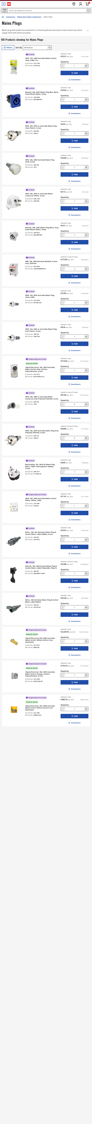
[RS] (9, 4)
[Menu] (3, 4)
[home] (3, 17)
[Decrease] (63, 66)
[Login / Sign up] (80, 4)
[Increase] (86, 66)
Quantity (65, 62)
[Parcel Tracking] (74, 4)
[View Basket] (87, 4)
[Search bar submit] (87, 11)
